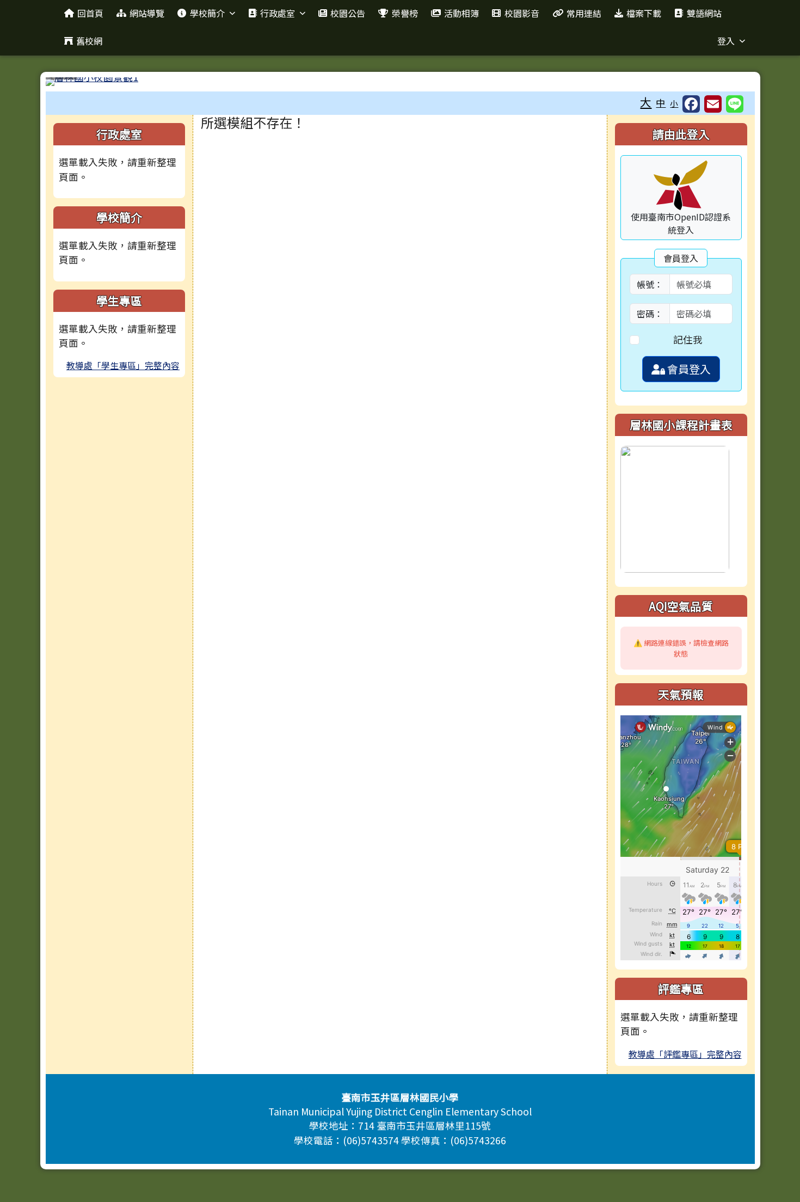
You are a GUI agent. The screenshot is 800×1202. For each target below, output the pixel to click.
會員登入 (688, 369)
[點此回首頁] (400, 81)
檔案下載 (643, 13)
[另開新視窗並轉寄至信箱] (713, 104)
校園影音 (521, 13)
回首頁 (90, 13)
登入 (726, 40)
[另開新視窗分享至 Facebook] (691, 104)
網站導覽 (147, 13)
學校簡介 (207, 13)
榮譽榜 (405, 13)
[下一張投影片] (728, 83)
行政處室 (277, 13)
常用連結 (584, 13)
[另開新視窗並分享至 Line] (734, 104)
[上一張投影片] (71, 83)
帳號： (650, 284)
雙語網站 (704, 13)
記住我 (688, 339)
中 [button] (661, 102)
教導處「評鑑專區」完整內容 (685, 1053)
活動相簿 (461, 13)
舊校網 (89, 40)
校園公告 (347, 13)
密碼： (650, 313)
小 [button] (674, 103)
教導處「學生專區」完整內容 (123, 365)
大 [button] (645, 102)
